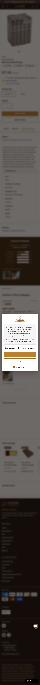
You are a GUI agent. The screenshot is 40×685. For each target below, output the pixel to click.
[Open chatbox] (35, 626)
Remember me (21, 367)
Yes (20, 354)
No (20, 361)
